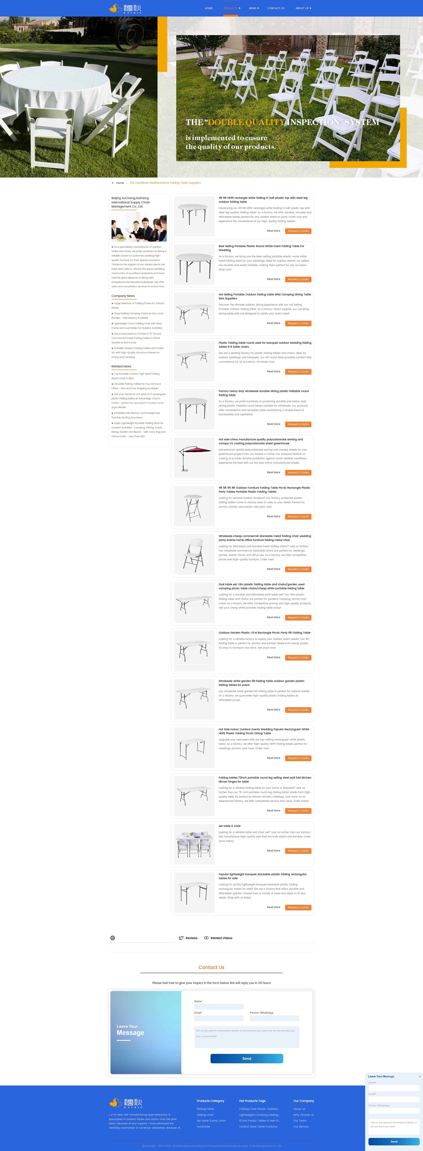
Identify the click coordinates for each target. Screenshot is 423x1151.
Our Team (300, 1121)
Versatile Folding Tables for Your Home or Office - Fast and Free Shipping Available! (136, 386)
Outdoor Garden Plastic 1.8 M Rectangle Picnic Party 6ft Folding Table (264, 633)
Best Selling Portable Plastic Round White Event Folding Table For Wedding (261, 248)
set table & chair (230, 826)
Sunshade (203, 1127)
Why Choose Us (303, 1115)
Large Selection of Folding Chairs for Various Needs (138, 305)
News (252, 8)
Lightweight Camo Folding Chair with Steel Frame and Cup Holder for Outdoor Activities (137, 326)
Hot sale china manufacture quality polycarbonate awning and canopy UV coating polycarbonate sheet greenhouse (261, 441)
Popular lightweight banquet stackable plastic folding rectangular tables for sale (263, 876)
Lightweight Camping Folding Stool (258, 1115)
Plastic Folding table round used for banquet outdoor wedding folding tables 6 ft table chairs (265, 345)
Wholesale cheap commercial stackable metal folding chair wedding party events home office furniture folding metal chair (265, 538)
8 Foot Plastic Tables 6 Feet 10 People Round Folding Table (259, 1121)
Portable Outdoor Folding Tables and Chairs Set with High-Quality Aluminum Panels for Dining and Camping (138, 352)
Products (231, 8)
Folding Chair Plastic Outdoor (258, 1109)
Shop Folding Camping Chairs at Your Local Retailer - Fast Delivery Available (137, 316)
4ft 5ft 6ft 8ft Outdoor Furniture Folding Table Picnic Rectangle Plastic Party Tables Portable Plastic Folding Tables (264, 490)
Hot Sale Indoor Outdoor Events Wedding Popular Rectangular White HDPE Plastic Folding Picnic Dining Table (264, 731)
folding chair (205, 1115)
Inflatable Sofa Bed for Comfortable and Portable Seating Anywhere (136, 415)
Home (209, 8)
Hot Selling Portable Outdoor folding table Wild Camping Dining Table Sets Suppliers (265, 296)
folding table (205, 1109)
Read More (273, 231)
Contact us (276, 8)
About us (302, 8)
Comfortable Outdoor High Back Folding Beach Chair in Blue (135, 376)
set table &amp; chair (211, 1121)
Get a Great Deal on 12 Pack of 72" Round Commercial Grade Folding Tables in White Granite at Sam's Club (136, 338)
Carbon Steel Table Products (258, 1127)
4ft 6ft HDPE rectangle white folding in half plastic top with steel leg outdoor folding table (263, 200)
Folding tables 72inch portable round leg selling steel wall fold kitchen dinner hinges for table (265, 780)
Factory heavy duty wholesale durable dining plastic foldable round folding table (264, 393)
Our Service (301, 1127)
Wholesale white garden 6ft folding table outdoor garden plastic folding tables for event (262, 683)
